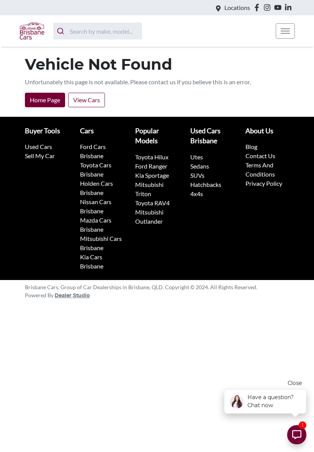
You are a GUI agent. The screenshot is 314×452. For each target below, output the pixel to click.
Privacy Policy (263, 183)
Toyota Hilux (151, 156)
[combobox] (97, 31)
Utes (196, 156)
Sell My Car (40, 155)
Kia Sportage (152, 175)
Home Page (45, 99)
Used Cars (38, 146)
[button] (285, 31)
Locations (237, 7)
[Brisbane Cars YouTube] (279, 7)
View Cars (86, 99)
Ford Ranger (151, 166)
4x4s (196, 193)
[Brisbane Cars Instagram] (268, 7)
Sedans (199, 166)
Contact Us (260, 155)
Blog (251, 146)
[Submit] (61, 31)
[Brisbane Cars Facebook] (258, 7)
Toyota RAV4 (152, 202)
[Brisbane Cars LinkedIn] (290, 7)
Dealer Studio (72, 295)
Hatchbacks (205, 184)
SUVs (197, 175)
